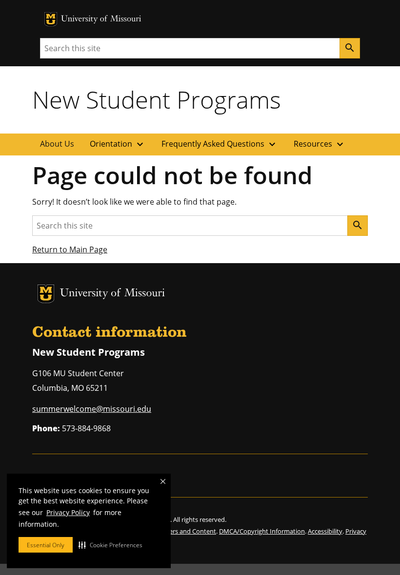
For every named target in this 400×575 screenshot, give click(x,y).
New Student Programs (156, 99)
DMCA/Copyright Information (262, 531)
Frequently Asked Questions (219, 144)
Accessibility (325, 531)
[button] (110, 545)
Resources (320, 144)
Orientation (118, 144)
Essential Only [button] (45, 545)
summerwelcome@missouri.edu (91, 408)
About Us (57, 143)
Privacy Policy (68, 512)
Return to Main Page (69, 249)
